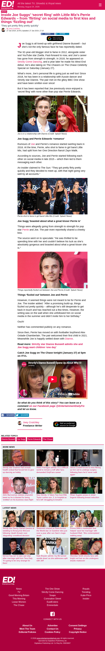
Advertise (53, 625)
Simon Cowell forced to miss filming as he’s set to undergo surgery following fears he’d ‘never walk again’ (85, 471)
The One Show (52, 589)
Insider (86, 598)
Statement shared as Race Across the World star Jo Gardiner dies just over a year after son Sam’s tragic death (52, 532)
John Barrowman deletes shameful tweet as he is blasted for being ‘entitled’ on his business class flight (18, 497)
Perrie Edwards (34, 439)
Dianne (69, 338)
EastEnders (52, 602)
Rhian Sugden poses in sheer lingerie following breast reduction (84, 496)
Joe (33, 144)
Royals (86, 589)
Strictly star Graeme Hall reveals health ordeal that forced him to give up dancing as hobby (18, 469)
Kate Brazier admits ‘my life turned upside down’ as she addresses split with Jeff (52, 558)
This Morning (19, 598)
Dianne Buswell (8, 439)
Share (48, 34)
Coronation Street (52, 598)
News (4, 12)
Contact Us (52, 629)
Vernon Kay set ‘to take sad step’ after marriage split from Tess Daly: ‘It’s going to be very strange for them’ (18, 559)
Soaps (52, 595)
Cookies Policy (52, 632)
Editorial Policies (27, 632)
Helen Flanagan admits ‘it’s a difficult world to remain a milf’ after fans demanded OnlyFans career (52, 469)
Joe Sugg (21, 439)
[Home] (7, 5)
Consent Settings (78, 625)
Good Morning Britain (19, 595)
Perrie (25, 229)
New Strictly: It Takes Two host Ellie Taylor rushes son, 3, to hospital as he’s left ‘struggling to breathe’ (52, 497)
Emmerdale (52, 605)
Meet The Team (27, 629)
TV (19, 592)
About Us (27, 625)
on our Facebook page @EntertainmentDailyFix (56, 406)
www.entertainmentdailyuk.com (48, 638)
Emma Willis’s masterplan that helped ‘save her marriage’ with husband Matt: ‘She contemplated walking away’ (84, 532)
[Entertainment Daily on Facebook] (52, 614)
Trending (86, 592)
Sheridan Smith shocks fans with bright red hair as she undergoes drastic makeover (84, 558)
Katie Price (86, 595)
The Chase (47, 439)
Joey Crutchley (14, 29)
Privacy (78, 629)
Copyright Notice (78, 632)
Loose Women (19, 602)
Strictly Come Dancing (30, 61)
